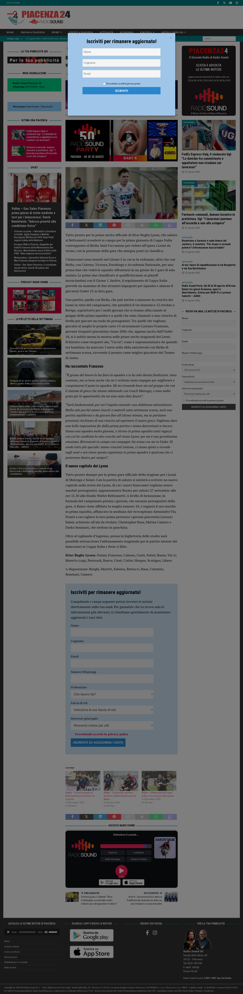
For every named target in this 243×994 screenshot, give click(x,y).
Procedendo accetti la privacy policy (123, 83)
